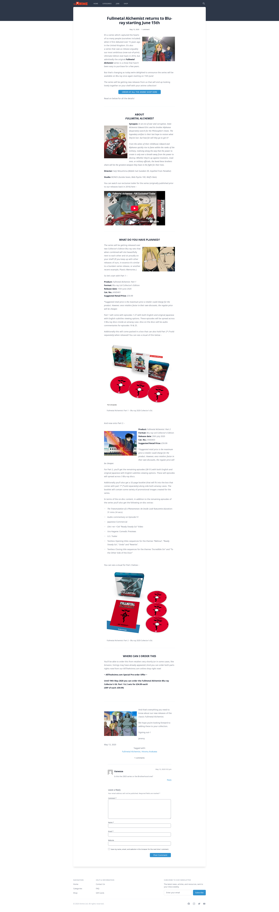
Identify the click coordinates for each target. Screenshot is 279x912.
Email (110, 831)
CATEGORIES (107, 4)
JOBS (117, 4)
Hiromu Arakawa (149, 751)
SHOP (126, 4)
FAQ (97, 888)
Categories (77, 888)
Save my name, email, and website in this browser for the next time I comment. (140, 849)
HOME (96, 4)
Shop (75, 893)
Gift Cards (100, 893)
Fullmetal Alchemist (131, 751)
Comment (112, 798)
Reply (169, 780)
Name (111, 822)
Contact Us (100, 884)
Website (111, 840)
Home (75, 884)
